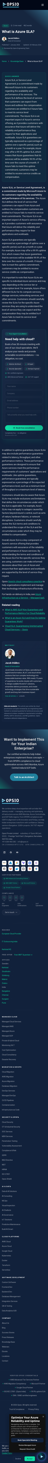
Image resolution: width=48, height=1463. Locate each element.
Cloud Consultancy (9, 1055)
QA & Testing (7, 1306)
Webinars (5, 1347)
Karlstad (5, 968)
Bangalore (6, 991)
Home (4, 61)
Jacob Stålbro (13, 38)
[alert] (27, 1433)
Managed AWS (8, 1026)
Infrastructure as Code (10, 1110)
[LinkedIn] (4, 852)
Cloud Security (7, 1122)
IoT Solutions (7, 1220)
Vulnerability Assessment (12, 1146)
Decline (18, 1459)
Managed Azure (8, 1031)
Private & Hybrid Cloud (10, 1041)
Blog (3, 1328)
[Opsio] (11, 4)
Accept (29, 1459)
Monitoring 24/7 (8, 1045)
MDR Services (7, 1136)
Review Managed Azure (27, 1445)
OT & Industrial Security (11, 1127)
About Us (5, 1323)
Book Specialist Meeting (27, 1440)
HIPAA (4, 1169)
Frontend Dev (7, 1287)
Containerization (8, 1105)
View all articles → (11, 696)
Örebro (4, 983)
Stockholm (6, 971)
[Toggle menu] (42, 4)
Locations (5, 1356)
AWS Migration (8, 1077)
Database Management (11, 1296)
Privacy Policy (33, 1409)
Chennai (5, 995)
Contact (5, 1361)
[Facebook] (10, 852)
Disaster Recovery (9, 1059)
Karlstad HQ (6, 949)
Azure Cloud (7, 1246)
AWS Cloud (6, 1242)
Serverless (6, 1270)
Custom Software (9, 1282)
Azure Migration (8, 1081)
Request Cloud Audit (27, 1449)
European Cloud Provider (11, 934)
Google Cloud (7, 1251)
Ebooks (5, 1351)
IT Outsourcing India (9, 942)
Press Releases (8, 1337)
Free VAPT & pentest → (23, 955)
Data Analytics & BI (9, 1311)
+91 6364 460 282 (9, 842)
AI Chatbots (6, 1210)
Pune (4, 1003)
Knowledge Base (17, 61)
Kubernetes (6, 1256)
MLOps (4, 1201)
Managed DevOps (9, 1096)
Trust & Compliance (16, 1409)
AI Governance (7, 1215)
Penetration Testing (9, 1141)
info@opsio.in (23, 842)
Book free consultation (25, 428)
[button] (42, 1457)
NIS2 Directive (7, 1160)
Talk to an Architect (24, 777)
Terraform (6, 1265)
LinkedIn (22, 696)
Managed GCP (7, 1036)
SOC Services (7, 1132)
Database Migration (9, 1086)
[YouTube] (17, 852)
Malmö (4, 979)
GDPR (4, 1155)
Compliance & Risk (9, 1150)
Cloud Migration (8, 1072)
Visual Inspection (8, 1205)
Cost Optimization (9, 1050)
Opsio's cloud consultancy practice (25, 581)
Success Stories (8, 1333)
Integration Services (9, 1301)
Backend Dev (7, 1292)
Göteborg (5, 975)
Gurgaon (5, 999)
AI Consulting (7, 1196)
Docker (4, 1260)
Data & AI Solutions (9, 1191)
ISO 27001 (6, 1174)
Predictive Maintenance (11, 1224)
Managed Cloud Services (11, 1022)
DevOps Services (8, 1091)
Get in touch (9, 912)
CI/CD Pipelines (8, 1100)
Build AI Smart (7, 1229)
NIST (4, 1165)
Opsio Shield (7, 1179)
